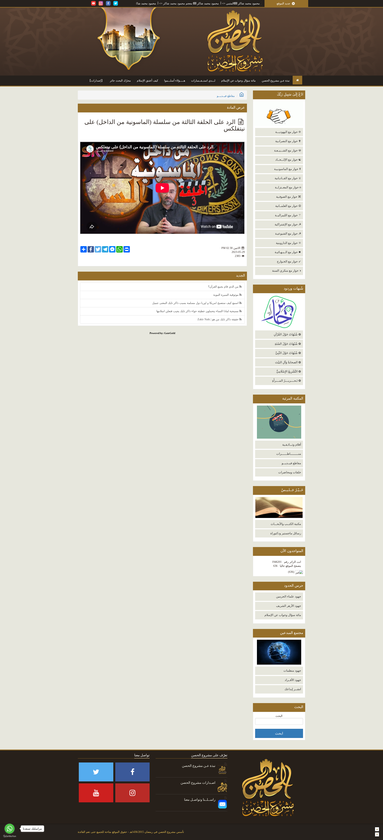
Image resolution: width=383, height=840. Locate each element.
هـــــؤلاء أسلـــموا (174, 80)
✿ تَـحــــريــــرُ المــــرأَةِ (286, 380)
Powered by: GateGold (162, 333)
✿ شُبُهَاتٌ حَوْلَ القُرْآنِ (287, 334)
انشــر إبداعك (292, 689)
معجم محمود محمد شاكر (207, 3)
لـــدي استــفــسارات (203, 80)
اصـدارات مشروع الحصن (198, 783)
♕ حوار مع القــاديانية (288, 178)
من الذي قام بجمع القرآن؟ (223, 286)
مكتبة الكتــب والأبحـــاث (286, 524)
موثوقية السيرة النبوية (226, 294)
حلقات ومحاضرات (289, 472)
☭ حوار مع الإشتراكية (288, 224)
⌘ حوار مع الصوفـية (288, 196)
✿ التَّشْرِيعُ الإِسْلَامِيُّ (288, 371)
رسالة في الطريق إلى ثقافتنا (142, 3)
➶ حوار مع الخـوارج (289, 261)
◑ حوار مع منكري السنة (286, 270)
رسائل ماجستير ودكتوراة (285, 533)
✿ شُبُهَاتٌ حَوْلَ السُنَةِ (288, 343)
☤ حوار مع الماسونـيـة (287, 169)
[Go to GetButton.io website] (9, 836)
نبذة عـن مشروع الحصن (276, 80)
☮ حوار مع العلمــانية (288, 205)
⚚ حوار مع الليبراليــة (288, 215)
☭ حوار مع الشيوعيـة (288, 233)
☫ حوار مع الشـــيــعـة (287, 150)
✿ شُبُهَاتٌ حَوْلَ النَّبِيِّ (288, 353)
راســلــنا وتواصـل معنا (199, 800)
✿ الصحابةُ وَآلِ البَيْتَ (288, 362)
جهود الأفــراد (293, 680)
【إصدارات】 (96, 80)
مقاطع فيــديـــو (291, 463)
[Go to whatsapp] (10, 829)
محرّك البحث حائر (120, 80)
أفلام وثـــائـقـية (291, 444)
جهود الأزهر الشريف (288, 605)
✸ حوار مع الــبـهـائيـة (288, 252)
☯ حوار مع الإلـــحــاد (288, 159)
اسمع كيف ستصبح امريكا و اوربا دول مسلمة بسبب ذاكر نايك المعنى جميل (195, 303)
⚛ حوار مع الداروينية (288, 243)
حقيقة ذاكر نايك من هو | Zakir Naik (218, 319)
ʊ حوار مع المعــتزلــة (288, 187)
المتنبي (260, 3)
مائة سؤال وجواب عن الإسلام (238, 80)
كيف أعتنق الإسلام (147, 80)
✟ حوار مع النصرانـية (288, 141)
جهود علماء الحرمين (288, 596)
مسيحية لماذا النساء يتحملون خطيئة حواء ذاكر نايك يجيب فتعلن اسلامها (197, 311)
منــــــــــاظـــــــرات (288, 453)
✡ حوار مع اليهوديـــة (288, 132)
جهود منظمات (292, 670)
